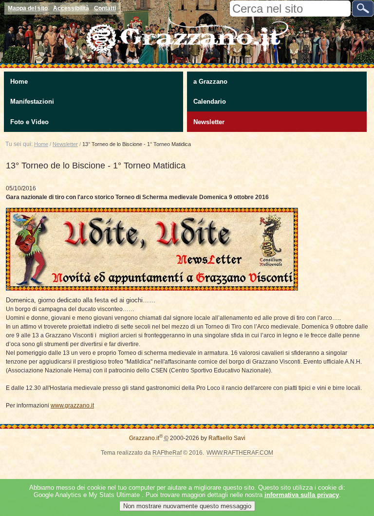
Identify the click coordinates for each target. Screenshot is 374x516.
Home (19, 81)
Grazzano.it (146, 438)
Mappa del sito (28, 8)
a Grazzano (210, 81)
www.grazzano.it (72, 405)
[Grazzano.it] (187, 27)
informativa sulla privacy (301, 494)
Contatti (105, 8)
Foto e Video (29, 122)
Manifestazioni (32, 101)
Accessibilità (71, 8)
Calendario (209, 101)
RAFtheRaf (167, 452)
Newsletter (208, 122)
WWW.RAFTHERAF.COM (239, 452)
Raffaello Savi (226, 438)
